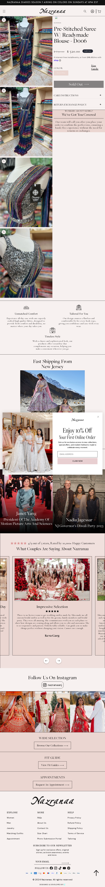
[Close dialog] (98, 417)
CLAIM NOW (77, 461)
